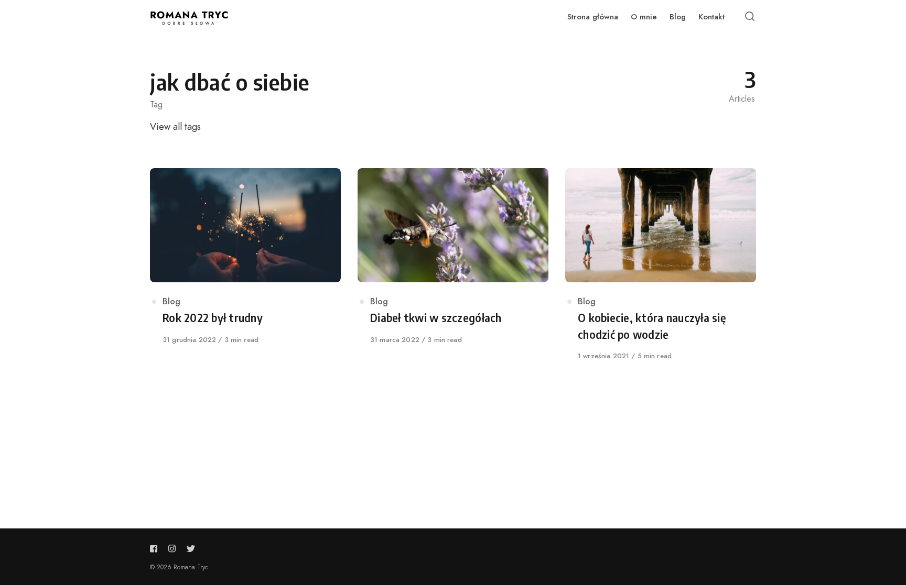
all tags (187, 127)
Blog (171, 301)
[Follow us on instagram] (172, 549)
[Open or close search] (749, 16)
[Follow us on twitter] (188, 549)
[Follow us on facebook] (155, 549)
